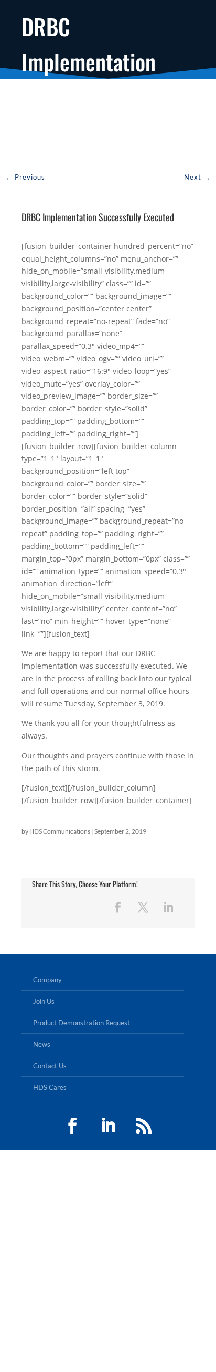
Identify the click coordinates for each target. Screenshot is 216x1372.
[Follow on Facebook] (117, 907)
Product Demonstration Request (81, 1022)
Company (47, 979)
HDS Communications (59, 831)
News (41, 1044)
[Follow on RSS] (143, 1125)
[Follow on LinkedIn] (168, 907)
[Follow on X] (143, 907)
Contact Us (50, 1066)
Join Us (44, 1001)
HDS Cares (50, 1087)
